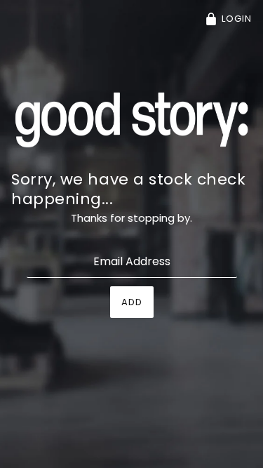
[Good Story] (131, 119)
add (131, 302)
